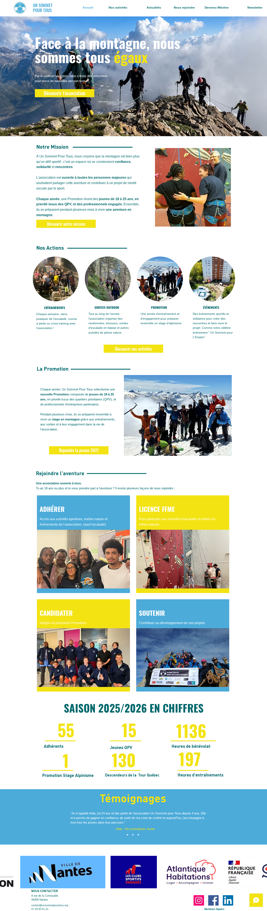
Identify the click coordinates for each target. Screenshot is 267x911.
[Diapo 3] (138, 834)
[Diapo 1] (127, 834)
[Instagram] (199, 900)
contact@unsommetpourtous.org (49, 905)
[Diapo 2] (133, 834)
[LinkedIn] (228, 900)
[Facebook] (213, 900)
